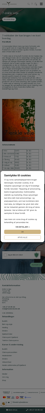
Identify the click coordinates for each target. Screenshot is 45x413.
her (27, 222)
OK (22, 232)
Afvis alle (22, 237)
